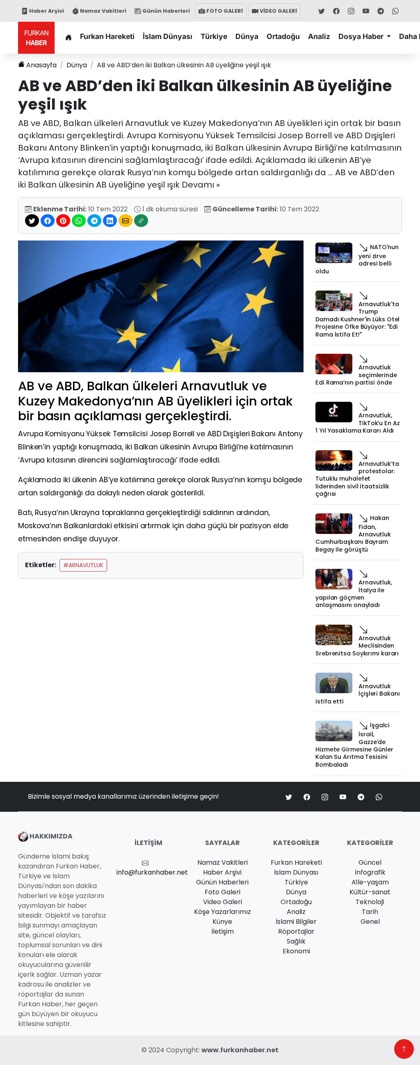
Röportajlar (296, 931)
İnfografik (370, 872)
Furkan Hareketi (107, 36)
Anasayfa (41, 65)
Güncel (369, 862)
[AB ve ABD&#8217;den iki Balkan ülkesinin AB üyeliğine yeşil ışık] (161, 306)
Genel (370, 921)
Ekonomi (296, 951)
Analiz (319, 36)
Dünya (246, 36)
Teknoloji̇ (370, 902)
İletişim (222, 931)
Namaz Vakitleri (102, 10)
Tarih (370, 911)
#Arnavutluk (83, 565)
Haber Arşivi (46, 10)
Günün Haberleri (165, 10)
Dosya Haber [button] (361, 36)
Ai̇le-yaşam (370, 882)
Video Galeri (222, 902)
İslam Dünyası (167, 36)
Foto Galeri (222, 892)
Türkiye (214, 36)
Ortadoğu (283, 36)
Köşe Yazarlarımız (222, 911)
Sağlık (296, 941)
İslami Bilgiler (296, 921)
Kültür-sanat (369, 892)
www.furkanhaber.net (239, 1050)
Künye (222, 921)
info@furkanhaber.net (152, 872)
